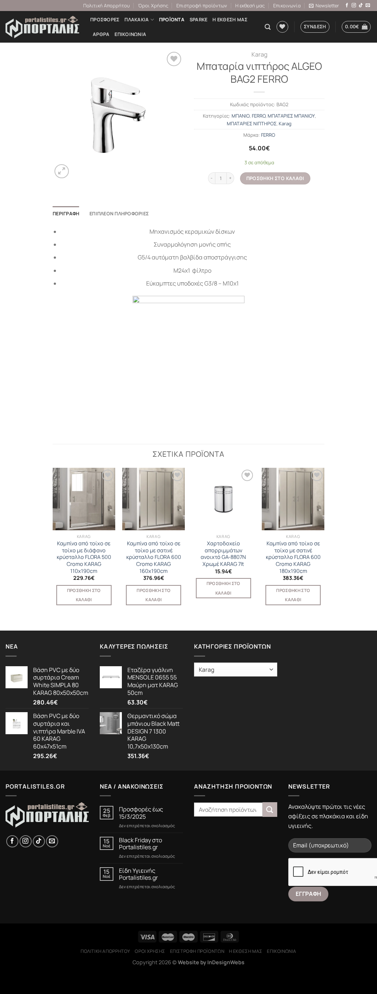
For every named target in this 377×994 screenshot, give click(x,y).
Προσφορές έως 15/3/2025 (141, 813)
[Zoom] (61, 171)
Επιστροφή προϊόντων (201, 5)
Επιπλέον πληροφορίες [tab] (119, 213)
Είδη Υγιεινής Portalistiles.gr (138, 874)
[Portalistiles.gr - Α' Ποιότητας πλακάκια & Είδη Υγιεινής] (42, 27)
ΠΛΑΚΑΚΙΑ (136, 19)
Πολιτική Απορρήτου (106, 5)
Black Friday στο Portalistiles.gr (140, 844)
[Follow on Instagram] (354, 5)
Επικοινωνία (287, 5)
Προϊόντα (171, 19)
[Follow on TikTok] (361, 5)
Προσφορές (104, 19)
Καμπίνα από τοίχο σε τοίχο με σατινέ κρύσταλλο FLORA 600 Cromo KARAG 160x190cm (153, 557)
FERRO (258, 115)
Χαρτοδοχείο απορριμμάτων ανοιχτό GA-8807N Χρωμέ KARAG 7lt (223, 553)
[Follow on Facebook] (347, 5)
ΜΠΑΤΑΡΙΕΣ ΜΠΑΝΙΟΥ (291, 115)
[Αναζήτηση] (268, 27)
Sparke (199, 19)
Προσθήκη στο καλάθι (275, 178)
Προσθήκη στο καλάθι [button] (84, 595)
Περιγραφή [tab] (66, 213)
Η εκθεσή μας (250, 5)
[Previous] (53, 543)
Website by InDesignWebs (211, 962)
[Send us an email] (368, 5)
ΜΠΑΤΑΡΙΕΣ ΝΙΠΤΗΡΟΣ (251, 123)
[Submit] (270, 809)
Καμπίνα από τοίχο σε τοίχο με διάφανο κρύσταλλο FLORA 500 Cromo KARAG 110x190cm (84, 557)
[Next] (324, 543)
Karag (259, 54)
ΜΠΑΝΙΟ (241, 115)
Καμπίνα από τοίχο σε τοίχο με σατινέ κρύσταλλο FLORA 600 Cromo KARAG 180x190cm (293, 557)
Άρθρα (101, 34)
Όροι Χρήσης (153, 5)
